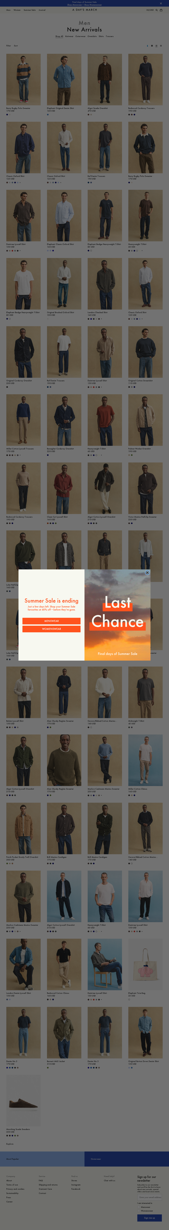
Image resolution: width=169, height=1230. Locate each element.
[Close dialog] (147, 572)
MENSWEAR (51, 621)
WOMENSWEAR (51, 628)
